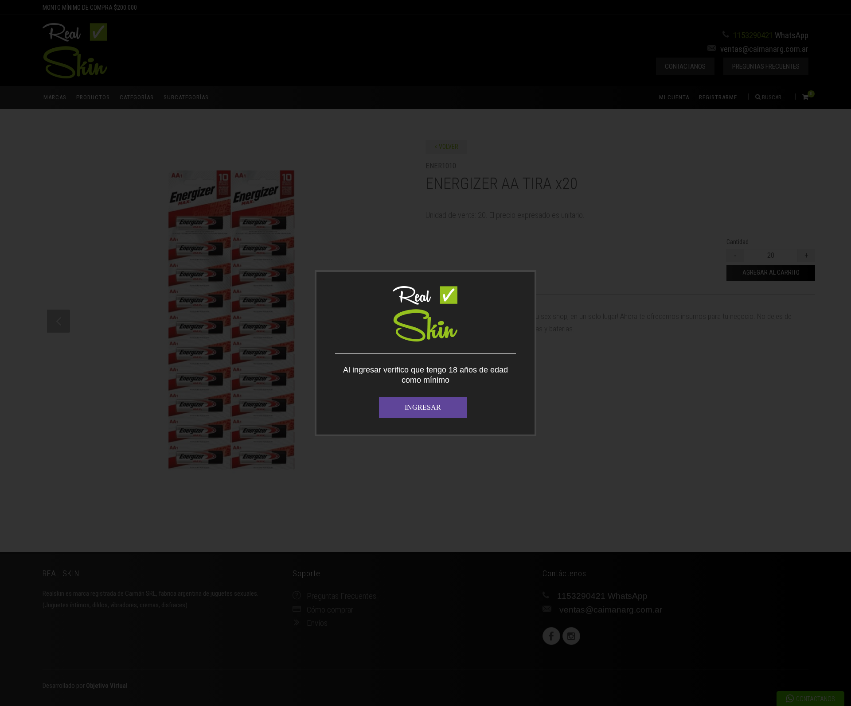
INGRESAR (423, 407)
